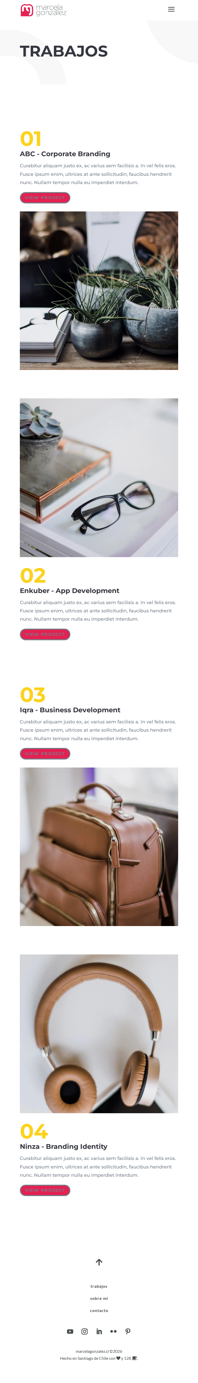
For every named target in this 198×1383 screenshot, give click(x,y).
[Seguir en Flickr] (113, 1331)
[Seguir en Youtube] (70, 1331)
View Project (45, 197)
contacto (99, 1310)
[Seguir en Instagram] (84, 1331)
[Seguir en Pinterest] (128, 1331)
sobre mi (99, 1298)
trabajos (99, 1286)
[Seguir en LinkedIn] (99, 1331)
